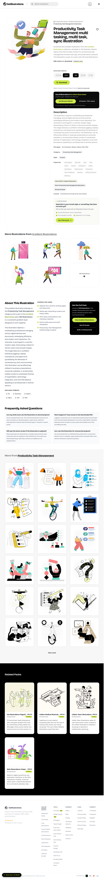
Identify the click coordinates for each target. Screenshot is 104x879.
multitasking (68, 169)
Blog (67, 814)
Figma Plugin (57, 824)
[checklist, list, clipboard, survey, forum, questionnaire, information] (84, 477)
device (66, 165)
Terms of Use (81, 821)
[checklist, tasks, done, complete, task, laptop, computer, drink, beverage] (19, 632)
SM (76, 75)
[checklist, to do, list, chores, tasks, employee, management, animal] (52, 539)
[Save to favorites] (97, 29)
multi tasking (68, 162)
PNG (66, 75)
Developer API (57, 852)
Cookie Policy (81, 818)
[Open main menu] (99, 4)
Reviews (68, 831)
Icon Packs (44, 819)
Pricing (68, 818)
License (79, 810)
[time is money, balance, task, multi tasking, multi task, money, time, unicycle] (52, 632)
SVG (58, 75)
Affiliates (68, 828)
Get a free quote (63, 220)
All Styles (44, 850)
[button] (90, 4)
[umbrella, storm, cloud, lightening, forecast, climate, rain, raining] (84, 250)
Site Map (80, 829)
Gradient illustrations (75, 21)
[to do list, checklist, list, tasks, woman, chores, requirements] (19, 508)
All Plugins (56, 820)
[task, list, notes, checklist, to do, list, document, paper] (52, 601)
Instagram (93, 814)
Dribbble (92, 818)
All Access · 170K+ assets (87, 101)
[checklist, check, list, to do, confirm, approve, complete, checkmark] (19, 539)
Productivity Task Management (72, 152)
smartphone (82, 165)
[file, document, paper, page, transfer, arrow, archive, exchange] (19, 275)
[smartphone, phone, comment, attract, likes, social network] (52, 250)
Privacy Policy (81, 814)
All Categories (45, 846)
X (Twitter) (93, 810)
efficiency (67, 175)
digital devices (78, 169)
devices (73, 165)
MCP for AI (56, 855)
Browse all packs (60, 189)
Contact (68, 838)
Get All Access (84, 325)
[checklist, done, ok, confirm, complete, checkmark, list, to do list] (84, 601)
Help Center (69, 835)
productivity (89, 169)
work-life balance (69, 172)
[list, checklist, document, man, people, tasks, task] (84, 539)
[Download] (29, 487)
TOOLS (55, 807)
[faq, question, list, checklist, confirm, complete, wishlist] (84, 570)
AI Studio (57, 810)
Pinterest (92, 825)
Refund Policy (81, 825)
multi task (77, 162)
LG (90, 75)
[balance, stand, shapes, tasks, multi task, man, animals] (19, 601)
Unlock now (78, 61)
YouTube (92, 821)
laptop (90, 165)
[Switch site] (27, 4)
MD (82, 75)
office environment (91, 172)
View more (52, 653)
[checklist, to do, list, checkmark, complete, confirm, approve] (84, 508)
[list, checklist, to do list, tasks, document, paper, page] (52, 477)
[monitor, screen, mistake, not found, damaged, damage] (52, 275)
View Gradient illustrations (84, 320)
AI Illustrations (45, 835)
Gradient (62, 157)
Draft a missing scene (84, 330)
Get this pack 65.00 (66, 101)
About (67, 810)
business (79, 172)
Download (63, 82)
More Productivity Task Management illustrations (70, 185)
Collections (44, 843)
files (91, 162)
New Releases (45, 839)
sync (85, 162)
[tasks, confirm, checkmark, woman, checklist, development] (84, 632)
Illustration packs (61, 21)
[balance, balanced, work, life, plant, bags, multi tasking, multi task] (52, 508)
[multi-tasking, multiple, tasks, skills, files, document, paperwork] (19, 477)
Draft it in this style (83, 88)
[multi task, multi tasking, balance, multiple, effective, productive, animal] (19, 570)
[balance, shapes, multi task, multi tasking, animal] (52, 570)
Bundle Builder (58, 859)
